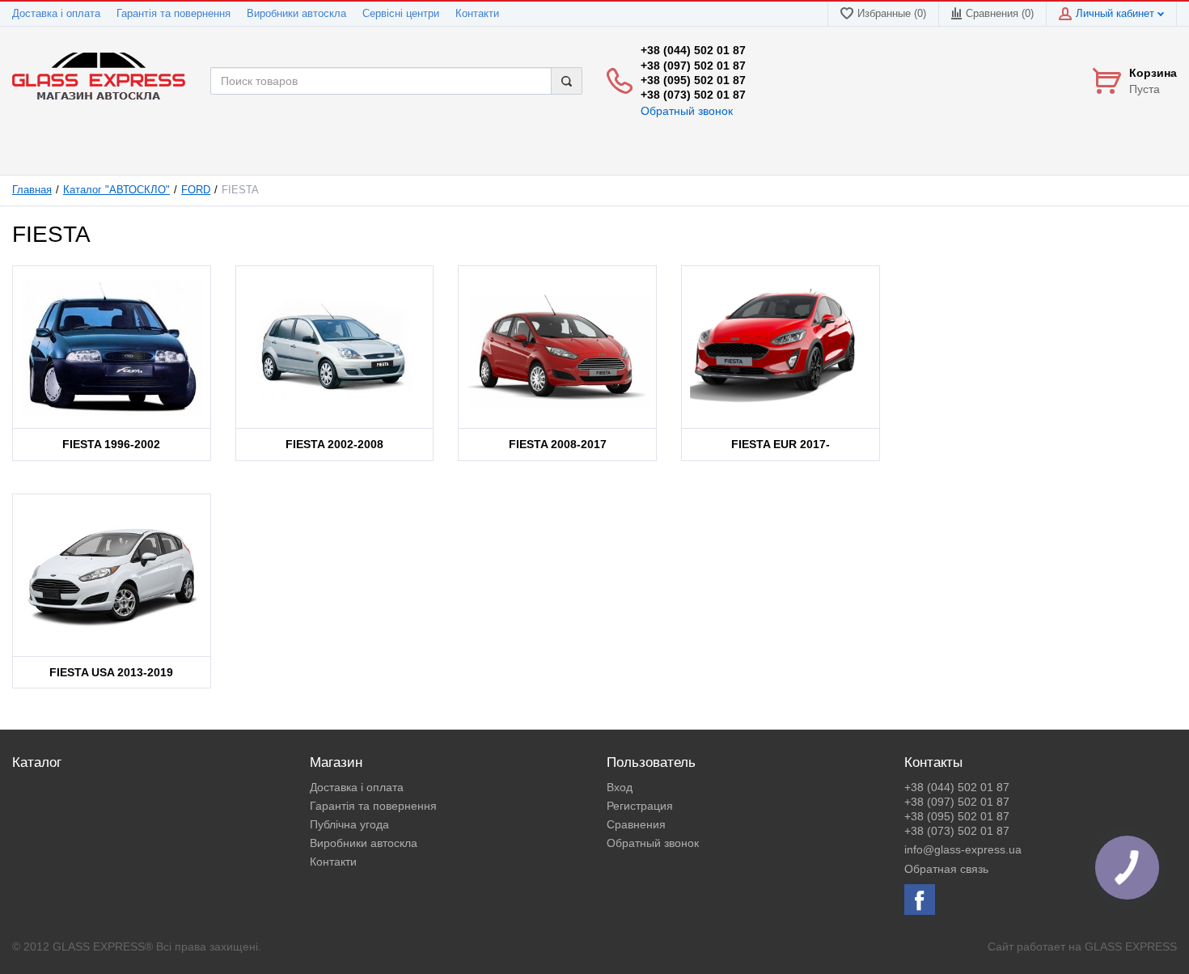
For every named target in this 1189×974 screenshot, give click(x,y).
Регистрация (640, 805)
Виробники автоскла (296, 13)
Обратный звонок (687, 110)
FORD (195, 190)
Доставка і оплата (56, 13)
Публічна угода (349, 824)
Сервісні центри (400, 13)
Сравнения (636, 824)
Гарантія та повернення (173, 13)
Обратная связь (946, 868)
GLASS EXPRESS (1131, 946)
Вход (620, 787)
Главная (32, 190)
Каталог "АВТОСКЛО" (116, 190)
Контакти (477, 13)
